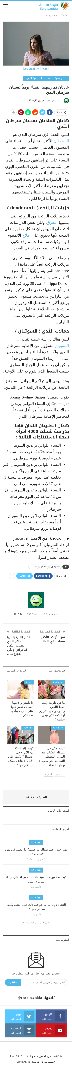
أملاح (26, 235)
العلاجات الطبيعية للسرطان (37, 78)
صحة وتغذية (61, 78)
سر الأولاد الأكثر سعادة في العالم (52, 639)
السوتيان (61, 345)
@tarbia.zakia (30, 997)
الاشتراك (12, 982)
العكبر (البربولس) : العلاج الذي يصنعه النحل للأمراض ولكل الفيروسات (20, 645)
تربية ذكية (28, 727)
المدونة (29, 682)
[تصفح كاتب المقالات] (65, 100)
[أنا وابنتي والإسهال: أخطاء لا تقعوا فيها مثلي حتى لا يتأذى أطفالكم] (20, 689)
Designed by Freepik (36, 68)
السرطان (61, 141)
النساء (33, 567)
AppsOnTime (24, 1061)
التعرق (52, 222)
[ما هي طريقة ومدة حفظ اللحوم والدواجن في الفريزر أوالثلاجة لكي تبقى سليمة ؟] (51, 689)
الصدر (44, 567)
